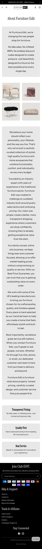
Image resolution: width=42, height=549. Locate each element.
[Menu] (2, 7)
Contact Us (5, 497)
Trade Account (6, 514)
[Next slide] (40, 2)
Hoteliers (4, 520)
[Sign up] (37, 476)
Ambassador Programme (9, 523)
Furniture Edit (18, 540)
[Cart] (40, 7)
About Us (4, 494)
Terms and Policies (21, 544)
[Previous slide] (2, 2)
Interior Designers (7, 517)
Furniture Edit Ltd (27, 540)
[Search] (6, 7)
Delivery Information (8, 500)
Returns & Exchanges (8, 503)
